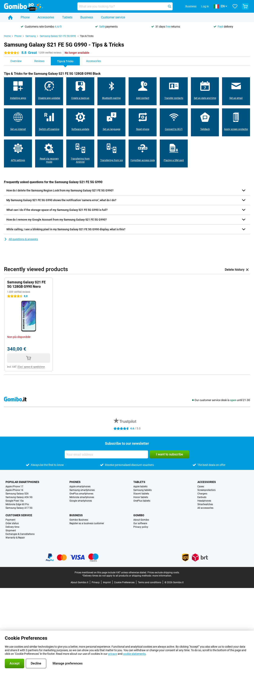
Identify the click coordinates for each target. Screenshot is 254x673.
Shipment (11, 530)
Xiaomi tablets (141, 493)
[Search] (169, 6)
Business (86, 17)
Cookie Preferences (124, 582)
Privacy (96, 582)
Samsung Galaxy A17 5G (19, 508)
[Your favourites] (235, 6)
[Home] (10, 17)
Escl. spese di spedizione (31, 366)
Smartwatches (205, 504)
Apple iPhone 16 (14, 490)
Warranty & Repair (15, 537)
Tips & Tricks (86, 36)
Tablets (67, 17)
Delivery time (12, 527)
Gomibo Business (78, 519)
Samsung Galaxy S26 (17, 493)
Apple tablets (140, 486)
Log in (205, 6)
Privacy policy (140, 527)
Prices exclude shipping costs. (163, 572)
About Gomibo (141, 519)
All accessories (205, 508)
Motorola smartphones (81, 497)
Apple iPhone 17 (14, 486)
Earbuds (201, 497)
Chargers (202, 493)
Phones (75, 482)
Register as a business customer (86, 523)
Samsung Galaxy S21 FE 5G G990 (58, 36)
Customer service (113, 17)
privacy (112, 653)
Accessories (46, 17)
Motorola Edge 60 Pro (17, 504)
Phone (25, 17)
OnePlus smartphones (81, 493)
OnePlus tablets (141, 500)
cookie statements (134, 653)
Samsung (30, 36)
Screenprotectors (206, 490)
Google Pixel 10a (15, 500)
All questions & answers (23, 239)
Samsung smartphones (82, 490)
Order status (12, 523)
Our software (140, 523)
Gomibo (138, 515)
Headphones (204, 500)
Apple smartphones (79, 486)
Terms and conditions (149, 582)
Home (7, 36)
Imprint (107, 582)
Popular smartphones (22, 482)
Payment (10, 519)
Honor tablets (140, 497)
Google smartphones (80, 500)
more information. (162, 575)
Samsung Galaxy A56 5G (19, 497)
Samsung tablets (142, 490)
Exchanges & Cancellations (20, 534)
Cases (200, 486)
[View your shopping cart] (245, 6)
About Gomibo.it (79, 582)
